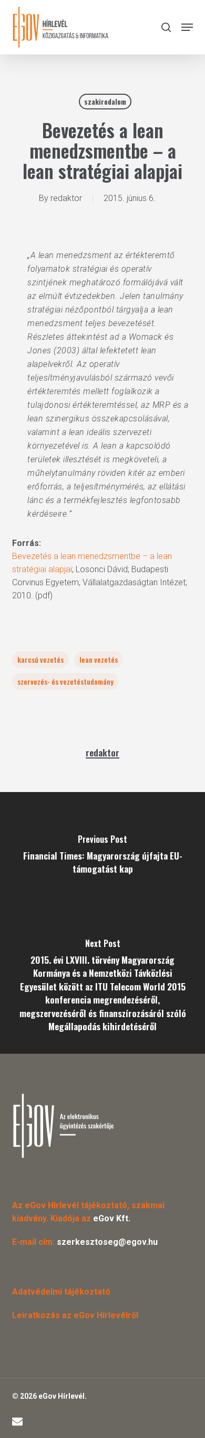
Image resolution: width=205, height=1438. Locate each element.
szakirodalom (105, 101)
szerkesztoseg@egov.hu (107, 1242)
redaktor (66, 198)
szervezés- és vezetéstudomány (65, 681)
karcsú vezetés (40, 659)
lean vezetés (98, 659)
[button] (187, 27)
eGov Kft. (111, 1218)
